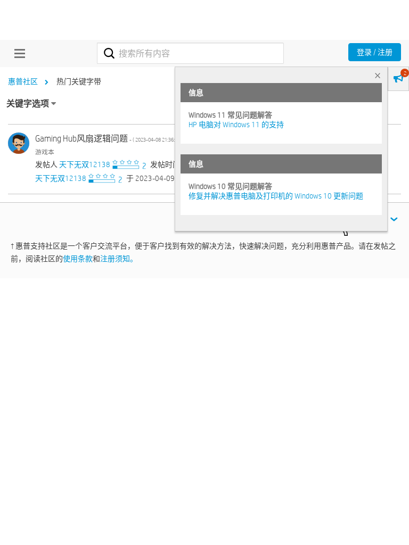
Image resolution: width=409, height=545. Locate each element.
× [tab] (377, 75)
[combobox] (190, 53)
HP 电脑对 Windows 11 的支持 (236, 124)
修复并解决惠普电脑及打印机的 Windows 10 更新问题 (276, 196)
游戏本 (44, 151)
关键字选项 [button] (27, 103)
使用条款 (78, 258)
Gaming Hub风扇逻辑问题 (109, 138)
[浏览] (17, 53)
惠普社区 (23, 81)
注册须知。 (118, 258)
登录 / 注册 (374, 52)
